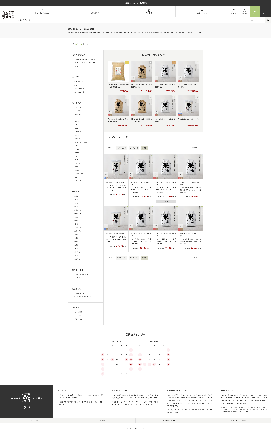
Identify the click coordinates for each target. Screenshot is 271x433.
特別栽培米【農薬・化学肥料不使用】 (85, 63)
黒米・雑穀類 (78, 312)
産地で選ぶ (76, 192)
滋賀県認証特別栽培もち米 (82, 296)
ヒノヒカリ (77, 146)
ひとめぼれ (77, 111)
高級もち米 (76, 289)
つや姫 (76, 128)
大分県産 (77, 259)
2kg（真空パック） (79, 81)
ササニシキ (77, 125)
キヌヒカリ (77, 135)
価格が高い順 (134, 148)
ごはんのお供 (78, 319)
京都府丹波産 (78, 231)
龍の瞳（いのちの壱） (80, 142)
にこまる (77, 149)
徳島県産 (77, 241)
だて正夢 (77, 163)
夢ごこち (77, 153)
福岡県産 (77, 255)
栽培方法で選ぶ (78, 55)
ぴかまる (77, 170)
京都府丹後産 (78, 227)
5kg (75, 85)
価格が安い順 (121, 148)
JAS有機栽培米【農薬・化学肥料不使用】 (86, 59)
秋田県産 (77, 199)
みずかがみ (77, 177)
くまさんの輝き (78, 174)
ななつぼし (77, 139)
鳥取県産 (77, 245)
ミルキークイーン (79, 118)
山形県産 (77, 206)
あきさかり (77, 181)
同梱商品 (75, 307)
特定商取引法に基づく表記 (237, 420)
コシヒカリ (77, 107)
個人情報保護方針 (169, 420)
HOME (70, 44)
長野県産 (77, 217)
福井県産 (77, 224)
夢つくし (76, 167)
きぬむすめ (77, 156)
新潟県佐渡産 (78, 213)
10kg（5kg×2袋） (79, 88)
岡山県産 (77, 248)
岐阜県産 (77, 220)
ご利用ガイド (34, 420)
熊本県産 (77, 252)
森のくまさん (78, 132)
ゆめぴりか (77, 114)
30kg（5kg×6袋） (79, 92)
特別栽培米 (77, 66)
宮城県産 (77, 203)
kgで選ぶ (76, 77)
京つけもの (77, 315)
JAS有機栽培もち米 (80, 293)
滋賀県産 (77, 234)
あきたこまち (78, 121)
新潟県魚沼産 (78, 210)
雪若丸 (76, 160)
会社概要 (101, 420)
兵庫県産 (77, 238)
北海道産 (77, 196)
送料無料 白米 (78, 270)
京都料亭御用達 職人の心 (82, 274)
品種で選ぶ (78, 44)
